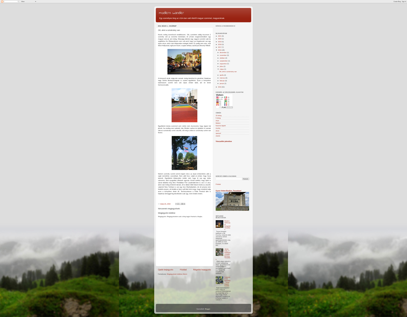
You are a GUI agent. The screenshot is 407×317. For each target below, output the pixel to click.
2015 (220, 87)
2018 (220, 44)
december (223, 52)
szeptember (224, 61)
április (222, 75)
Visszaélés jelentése (224, 141)
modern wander (171, 13)
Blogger (207, 309)
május (222, 69)
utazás (218, 136)
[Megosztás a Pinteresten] (184, 204)
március (222, 78)
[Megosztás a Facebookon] (182, 204)
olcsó (217, 131)
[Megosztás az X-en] (180, 204)
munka (218, 128)
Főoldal (183, 270)
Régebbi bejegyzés (202, 270)
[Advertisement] (232, 159)
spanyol (218, 133)
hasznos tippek (221, 125)
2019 (220, 42)
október (222, 58)
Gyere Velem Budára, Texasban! (228, 191)
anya (217, 120)
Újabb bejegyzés (165, 270)
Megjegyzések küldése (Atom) (177, 274)
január (222, 83)
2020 (220, 39)
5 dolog (218, 118)
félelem (218, 123)
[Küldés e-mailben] (176, 204)
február (222, 81)
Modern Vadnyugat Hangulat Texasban (227, 225)
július (222, 66)
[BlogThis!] (178, 204)
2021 (220, 36)
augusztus (223, 63)
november (223, 55)
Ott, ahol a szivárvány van (228, 71)
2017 (220, 47)
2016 (220, 50)
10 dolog (219, 115)
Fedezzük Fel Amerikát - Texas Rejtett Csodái (227, 281)
